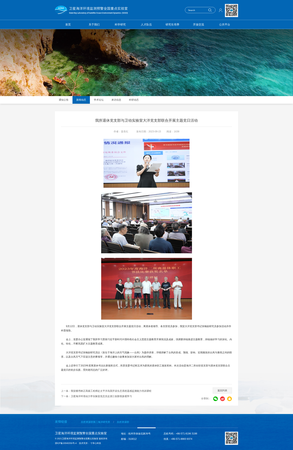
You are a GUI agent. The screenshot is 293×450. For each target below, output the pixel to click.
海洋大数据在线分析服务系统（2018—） (214, 38)
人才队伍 (146, 24)
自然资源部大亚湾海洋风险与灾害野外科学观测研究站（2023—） (174, 50)
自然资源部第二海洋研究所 (95, 422)
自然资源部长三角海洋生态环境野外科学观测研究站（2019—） (88, 50)
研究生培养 (172, 24)
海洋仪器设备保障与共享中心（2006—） (128, 38)
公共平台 (224, 24)
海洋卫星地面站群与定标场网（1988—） (84, 38)
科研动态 (134, 100)
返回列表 (222, 390)
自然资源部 (123, 422)
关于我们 (94, 24)
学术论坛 (99, 100)
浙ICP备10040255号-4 (66, 443)
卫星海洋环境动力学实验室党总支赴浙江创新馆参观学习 (101, 396)
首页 (68, 24)
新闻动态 (81, 100)
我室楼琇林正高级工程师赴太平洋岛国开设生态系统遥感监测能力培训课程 (111, 391)
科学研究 (120, 24)
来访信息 (116, 100)
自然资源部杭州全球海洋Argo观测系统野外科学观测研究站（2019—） (131, 50)
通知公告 (64, 100)
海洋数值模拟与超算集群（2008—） (168, 38)
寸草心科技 (96, 443)
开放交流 (198, 24)
